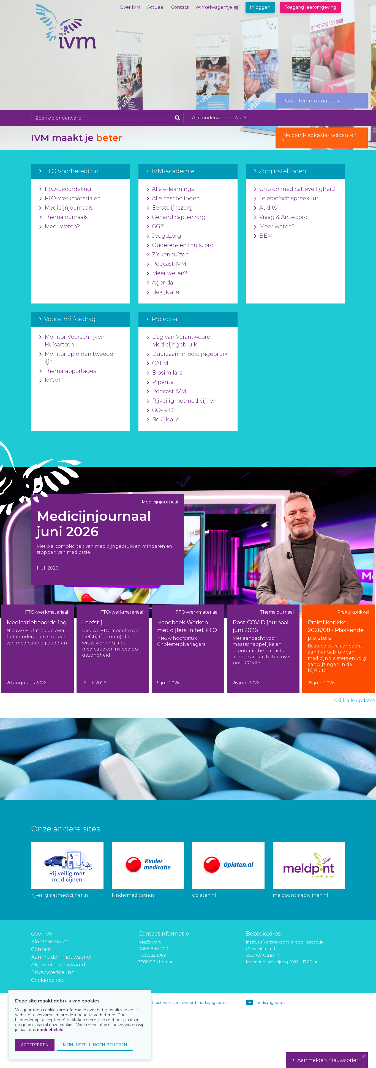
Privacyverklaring (53, 972)
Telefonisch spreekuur (288, 198)
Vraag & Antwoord (283, 217)
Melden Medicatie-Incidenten (321, 135)
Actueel (156, 7)
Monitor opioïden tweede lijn (79, 358)
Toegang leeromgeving (310, 7)
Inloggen (260, 7)
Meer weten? (62, 226)
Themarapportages (70, 371)
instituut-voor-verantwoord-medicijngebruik (187, 1002)
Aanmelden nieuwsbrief (61, 957)
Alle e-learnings (173, 189)
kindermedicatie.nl (134, 895)
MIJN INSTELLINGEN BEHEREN (95, 1044)
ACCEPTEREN (35, 1044)
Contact (180, 7)
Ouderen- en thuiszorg (183, 245)
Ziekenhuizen (170, 254)
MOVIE (54, 380)
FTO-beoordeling (68, 189)
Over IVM (130, 7)
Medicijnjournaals (69, 207)
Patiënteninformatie (310, 101)
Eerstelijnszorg (172, 207)
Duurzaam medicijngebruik (189, 354)
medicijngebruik (270, 1002)
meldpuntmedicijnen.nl (300, 895)
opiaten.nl (204, 895)
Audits (268, 207)
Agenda (162, 282)
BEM (266, 235)
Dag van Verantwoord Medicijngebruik (181, 341)
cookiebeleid (50, 1029)
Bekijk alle (165, 292)
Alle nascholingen (176, 198)
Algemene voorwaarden (61, 965)
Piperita (163, 382)
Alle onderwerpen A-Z (218, 117)
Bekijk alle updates (353, 700)
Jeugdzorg (166, 235)
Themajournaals (66, 217)
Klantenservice (50, 942)
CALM (160, 363)
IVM (84, 31)
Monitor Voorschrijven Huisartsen (75, 341)
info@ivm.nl (150, 942)
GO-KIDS (164, 410)
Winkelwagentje (213, 7)
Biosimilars (167, 372)
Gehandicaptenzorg (179, 217)
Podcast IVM (169, 264)
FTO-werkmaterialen (73, 198)
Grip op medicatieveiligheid (297, 189)
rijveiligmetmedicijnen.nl (60, 895)
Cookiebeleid (47, 980)
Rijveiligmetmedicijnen (184, 400)
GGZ (158, 226)
